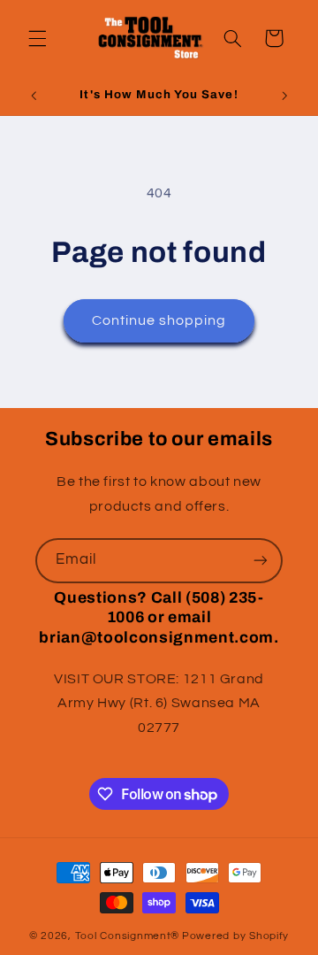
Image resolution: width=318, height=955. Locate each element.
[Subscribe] (260, 560)
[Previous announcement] (33, 95)
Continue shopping (159, 320)
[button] (37, 38)
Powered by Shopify (235, 936)
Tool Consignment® (127, 936)
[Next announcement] (284, 95)
